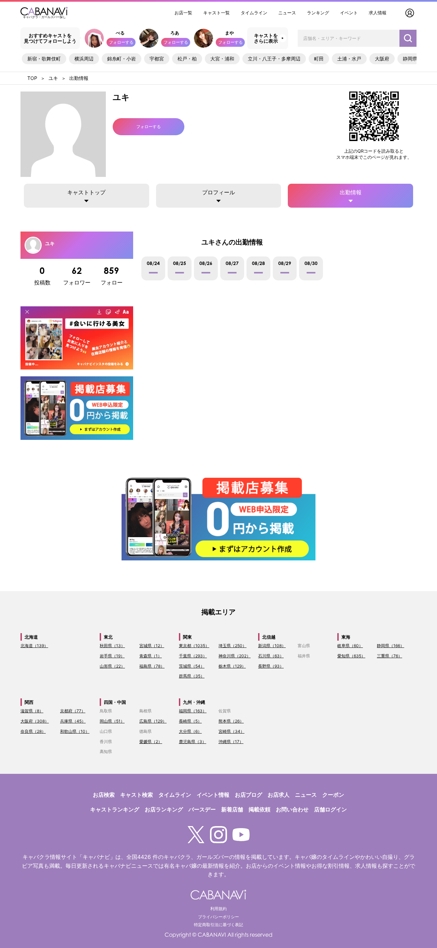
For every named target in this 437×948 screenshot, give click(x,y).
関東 (187, 637)
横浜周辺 (84, 58)
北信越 (269, 637)
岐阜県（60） (350, 645)
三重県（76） (389, 655)
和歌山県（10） (74, 731)
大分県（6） (190, 731)
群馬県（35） (192, 676)
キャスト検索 (136, 794)
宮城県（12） (151, 645)
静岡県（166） (390, 645)
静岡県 (410, 58)
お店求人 (279, 794)
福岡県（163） (193, 710)
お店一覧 (183, 12)
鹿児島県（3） (192, 741)
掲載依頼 (259, 809)
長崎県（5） (190, 721)
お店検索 (104, 794)
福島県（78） (152, 666)
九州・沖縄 (194, 702)
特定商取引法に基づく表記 (218, 924)
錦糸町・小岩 (121, 58)
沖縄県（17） (230, 741)
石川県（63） (271, 655)
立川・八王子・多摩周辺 (274, 58)
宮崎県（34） (231, 731)
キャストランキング (114, 809)
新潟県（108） (272, 645)
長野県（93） (271, 666)
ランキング (318, 12)
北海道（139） (34, 645)
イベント (349, 12)
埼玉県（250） (232, 645)
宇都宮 (157, 58)
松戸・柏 (187, 58)
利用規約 (218, 908)
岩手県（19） (112, 655)
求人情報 (377, 12)
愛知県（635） (351, 655)
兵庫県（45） (73, 721)
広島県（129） (153, 721)
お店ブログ (248, 794)
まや (229, 33)
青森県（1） (150, 655)
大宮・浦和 (222, 58)
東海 (345, 637)
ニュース (287, 12)
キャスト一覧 (216, 12)
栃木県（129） (232, 666)
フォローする (121, 42)
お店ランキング (164, 809)
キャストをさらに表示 (266, 38)
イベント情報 (213, 794)
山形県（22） (112, 666)
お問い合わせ (292, 809)
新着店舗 (232, 809)
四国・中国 (115, 702)
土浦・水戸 (349, 58)
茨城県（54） (192, 666)
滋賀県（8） (31, 710)
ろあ (174, 33)
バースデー (202, 809)
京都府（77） (72, 710)
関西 (29, 702)
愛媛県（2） (150, 741)
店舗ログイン (330, 809)
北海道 (31, 637)
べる (120, 33)
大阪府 (382, 58)
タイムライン (254, 12)
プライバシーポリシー (218, 916)
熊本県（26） (231, 721)
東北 (108, 637)
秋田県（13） (112, 645)
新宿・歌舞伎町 (44, 58)
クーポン (333, 794)
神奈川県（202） (234, 655)
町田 (319, 58)
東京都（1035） (194, 645)
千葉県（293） (193, 655)
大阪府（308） (34, 721)
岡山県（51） (112, 721)
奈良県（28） (33, 731)
